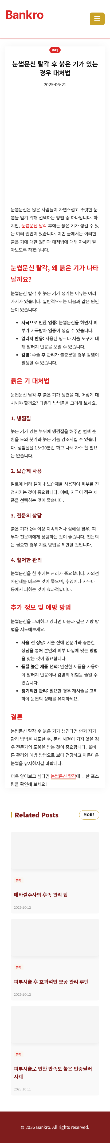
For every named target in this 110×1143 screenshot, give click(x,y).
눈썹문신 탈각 (34, 225)
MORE (89, 814)
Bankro (24, 14)
